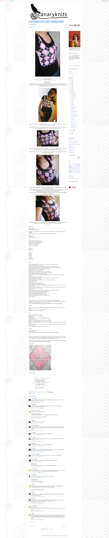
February (72, 129)
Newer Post (31, 526)
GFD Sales (33, 468)
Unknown (33, 505)
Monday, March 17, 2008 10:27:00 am (37, 430)
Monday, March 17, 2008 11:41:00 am (37, 441)
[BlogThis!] (49, 392)
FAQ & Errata (54, 21)
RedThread (33, 459)
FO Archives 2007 (71, 150)
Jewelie (32, 404)
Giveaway (70, 169)
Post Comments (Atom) (50, 528)
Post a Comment (33, 521)
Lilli (31, 484)
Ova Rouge (72, 113)
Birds (70, 163)
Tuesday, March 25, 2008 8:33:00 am (37, 490)
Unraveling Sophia (34, 454)
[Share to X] (50, 392)
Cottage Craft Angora (57, 79)
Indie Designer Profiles (73, 142)
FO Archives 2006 (71, 152)
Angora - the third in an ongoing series (74, 115)
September (73, 97)
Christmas (73, 163)
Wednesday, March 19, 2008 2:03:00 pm (38, 477)
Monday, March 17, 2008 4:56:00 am (37, 423)
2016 (71, 80)
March (72, 106)
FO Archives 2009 (71, 147)
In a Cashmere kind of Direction (74, 108)
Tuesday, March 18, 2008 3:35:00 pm (37, 472)
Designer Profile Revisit (74, 167)
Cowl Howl (72, 109)
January (72, 131)
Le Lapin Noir (73, 119)
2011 (71, 87)
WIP (79, 171)
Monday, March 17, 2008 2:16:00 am (37, 418)
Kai (31, 420)
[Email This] (48, 392)
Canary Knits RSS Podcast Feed (74, 65)
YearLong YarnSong (72, 172)
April (71, 104)
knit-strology (78, 172)
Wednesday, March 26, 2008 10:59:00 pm (38, 496)
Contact (47, 21)
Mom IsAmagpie (34, 425)
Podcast (61, 21)
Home (31, 21)
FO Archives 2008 (71, 149)
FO (31, 393)
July (71, 100)
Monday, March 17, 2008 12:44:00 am (37, 408)
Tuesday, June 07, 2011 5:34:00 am (37, 511)
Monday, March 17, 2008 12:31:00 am (37, 402)
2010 (71, 88)
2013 (71, 84)
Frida (32, 498)
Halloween (74, 169)
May (71, 103)
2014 (71, 83)
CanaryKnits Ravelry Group (73, 141)
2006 (71, 134)
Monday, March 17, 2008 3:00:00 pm (37, 456)
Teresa (32, 474)
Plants (79, 170)
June (71, 101)
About (42, 21)
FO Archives (74, 168)
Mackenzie (33, 398)
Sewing (70, 171)
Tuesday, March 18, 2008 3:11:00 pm (37, 466)
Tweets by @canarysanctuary (74, 178)
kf (31, 513)
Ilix (31, 492)
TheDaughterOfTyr (34, 410)
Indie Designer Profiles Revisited (74, 144)
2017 (71, 78)
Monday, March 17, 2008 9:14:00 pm (37, 461)
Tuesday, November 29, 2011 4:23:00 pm (38, 519)
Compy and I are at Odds (74, 123)
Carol (32, 443)
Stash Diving (75, 171)
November (73, 94)
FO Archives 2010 (71, 146)
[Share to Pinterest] (52, 392)
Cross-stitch (78, 163)
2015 (71, 81)
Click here (70, 55)
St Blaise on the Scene (73, 118)
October (72, 96)
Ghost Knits (78, 168)
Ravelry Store (71, 139)
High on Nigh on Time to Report (74, 127)
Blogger (66, 535)
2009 (71, 90)
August (72, 98)
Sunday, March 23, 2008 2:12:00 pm (37, 482)
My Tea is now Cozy (74, 120)
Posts (71, 71)
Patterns (36, 21)
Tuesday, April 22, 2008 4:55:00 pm (37, 503)
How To (78, 169)
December (73, 93)
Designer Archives (71, 164)
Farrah (32, 448)
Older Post (64, 526)
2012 (71, 86)
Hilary (32, 432)
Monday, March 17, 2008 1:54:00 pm (37, 446)
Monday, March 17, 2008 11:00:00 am (37, 435)
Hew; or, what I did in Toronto (74, 125)
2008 (71, 91)
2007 (71, 132)
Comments (72, 73)
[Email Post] (46, 392)
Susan (32, 437)
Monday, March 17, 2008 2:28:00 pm (37, 451)
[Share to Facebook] (51, 392)
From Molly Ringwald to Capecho (74, 111)
